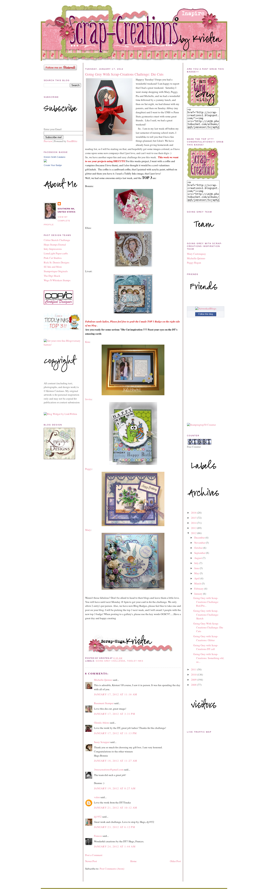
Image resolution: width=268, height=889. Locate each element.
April (197, 578)
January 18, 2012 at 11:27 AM (115, 760)
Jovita (88, 399)
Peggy (88, 469)
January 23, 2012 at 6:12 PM (114, 827)
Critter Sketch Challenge (57, 240)
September (200, 553)
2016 (194, 512)
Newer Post (91, 861)
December (199, 537)
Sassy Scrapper (102, 742)
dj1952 (98, 816)
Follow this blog (205, 314)
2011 (194, 669)
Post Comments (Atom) (112, 868)
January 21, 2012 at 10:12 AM (115, 807)
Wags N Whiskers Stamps (57, 280)
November (200, 542)
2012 (194, 533)
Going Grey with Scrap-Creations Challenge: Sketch (206, 614)
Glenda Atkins (101, 722)
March (198, 583)
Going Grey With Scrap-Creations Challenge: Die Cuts (124, 74)
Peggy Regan (194, 262)
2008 (194, 684)
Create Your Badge (53, 165)
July (196, 563)
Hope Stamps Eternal (55, 244)
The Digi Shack (52, 275)
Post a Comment (93, 855)
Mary (88, 530)
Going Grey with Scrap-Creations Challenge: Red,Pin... (206, 601)
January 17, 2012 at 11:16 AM (115, 694)
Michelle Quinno (103, 680)
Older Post (175, 861)
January (198, 593)
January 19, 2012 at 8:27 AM (115, 788)
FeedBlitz (72, 141)
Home (133, 861)
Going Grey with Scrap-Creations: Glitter (205, 638)
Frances (98, 836)
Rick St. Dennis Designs (56, 262)
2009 (194, 679)
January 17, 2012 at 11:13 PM (115, 733)
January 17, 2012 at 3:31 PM (114, 714)
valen (97, 797)
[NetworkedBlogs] (205, 308)
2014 (194, 523)
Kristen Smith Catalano (54, 157)
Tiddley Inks (135, 661)
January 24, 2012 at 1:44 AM (115, 846)
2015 (194, 517)
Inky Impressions (53, 249)
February (199, 588)
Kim (87, 342)
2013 (194, 528)
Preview (48, 141)
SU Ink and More (53, 266)
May (197, 573)
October (198, 547)
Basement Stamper (104, 703)
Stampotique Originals (56, 271)
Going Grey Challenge (110, 661)
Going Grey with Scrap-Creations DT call (205, 647)
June (197, 568)
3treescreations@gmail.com (108, 769)
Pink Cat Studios (53, 258)
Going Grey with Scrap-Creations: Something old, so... (208, 658)
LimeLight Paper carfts (56, 253)
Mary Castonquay (196, 254)
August (198, 558)
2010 (194, 674)
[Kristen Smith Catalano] (45, 161)
